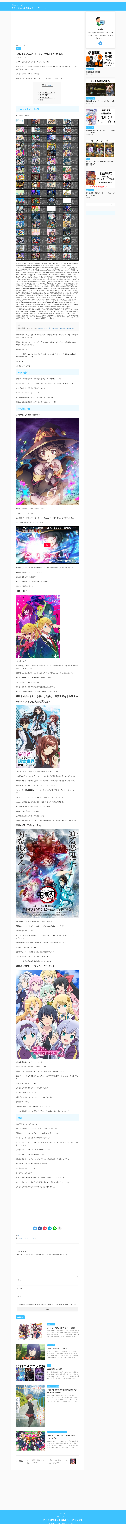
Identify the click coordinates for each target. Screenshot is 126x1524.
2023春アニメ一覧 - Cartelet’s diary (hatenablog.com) (56, 328)
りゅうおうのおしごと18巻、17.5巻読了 (61, 1328)
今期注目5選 (44, 97)
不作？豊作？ (44, 95)
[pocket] (45, 1228)
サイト (19, 1296)
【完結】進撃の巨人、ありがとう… (59, 1348)
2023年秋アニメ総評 (54, 1369)
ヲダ (37, 1238)
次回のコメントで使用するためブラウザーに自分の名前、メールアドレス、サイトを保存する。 (48, 1304)
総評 (41, 100)
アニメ (19, 1235)
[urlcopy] (60, 1228)
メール (19, 1288)
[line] (55, 1228)
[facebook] (40, 1228)
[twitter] (35, 1228)
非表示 (50, 85)
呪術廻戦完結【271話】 (93, 72)
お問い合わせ (63, 1513)
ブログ (33, 1238)
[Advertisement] (47, 28)
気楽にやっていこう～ (63, 1517)
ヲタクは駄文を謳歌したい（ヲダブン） (29, 7)
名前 (19, 1280)
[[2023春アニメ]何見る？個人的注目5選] (50, 1228)
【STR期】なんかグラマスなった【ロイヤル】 (100, 101)
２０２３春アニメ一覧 (47, 92)
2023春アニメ (22, 1238)
